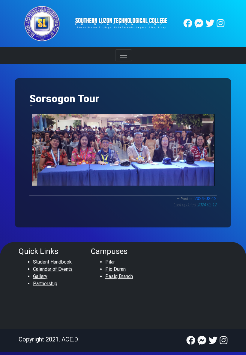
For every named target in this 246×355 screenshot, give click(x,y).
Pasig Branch (119, 276)
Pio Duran (115, 269)
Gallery (40, 276)
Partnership (45, 283)
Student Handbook (52, 262)
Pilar (110, 262)
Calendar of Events (53, 269)
